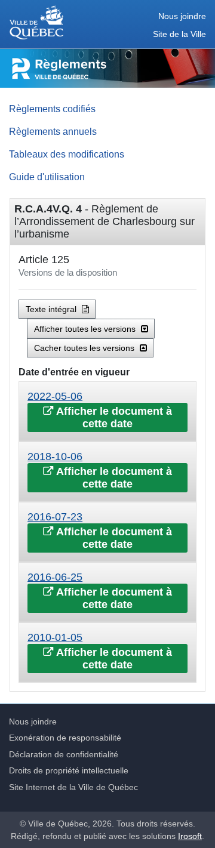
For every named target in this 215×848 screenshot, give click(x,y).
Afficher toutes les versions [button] (86, 329)
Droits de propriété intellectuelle (68, 770)
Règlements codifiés (52, 108)
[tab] (107, 411)
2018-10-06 (54, 456)
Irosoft (190, 836)
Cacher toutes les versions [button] (85, 348)
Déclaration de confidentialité (63, 754)
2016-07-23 (54, 517)
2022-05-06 (54, 396)
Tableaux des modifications (66, 154)
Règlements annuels (53, 131)
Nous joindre (182, 16)
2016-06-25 (54, 577)
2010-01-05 (54, 637)
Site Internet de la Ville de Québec (73, 787)
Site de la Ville (179, 34)
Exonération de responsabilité (65, 737)
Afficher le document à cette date (113, 417)
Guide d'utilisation (47, 176)
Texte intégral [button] (52, 309)
